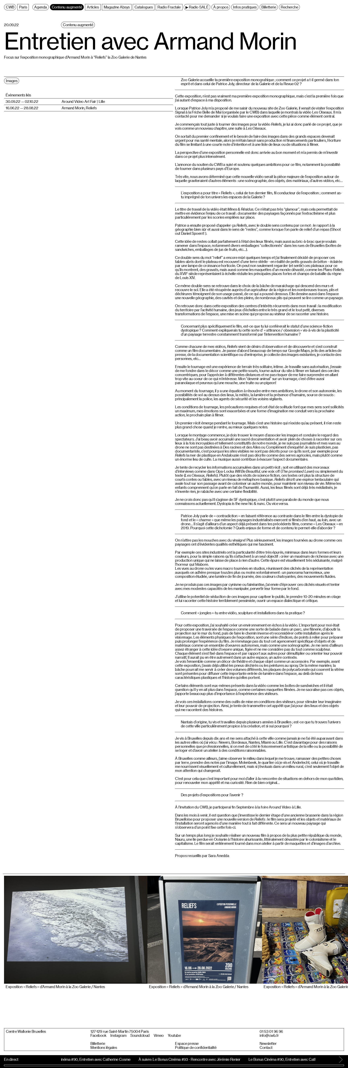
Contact (266, 1047)
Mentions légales (103, 1047)
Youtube (174, 1035)
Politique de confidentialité (195, 1047)
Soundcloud (140, 1035)
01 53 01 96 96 (271, 1031)
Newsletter (268, 1043)
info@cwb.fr (269, 1035)
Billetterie (97, 1043)
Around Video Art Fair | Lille (83, 101)
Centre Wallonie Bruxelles (26, 1031)
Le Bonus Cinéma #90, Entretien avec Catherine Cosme (85, 1059)
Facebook (98, 1035)
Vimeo (159, 1035)
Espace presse (187, 1043)
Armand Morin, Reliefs (79, 108)
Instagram (118, 1035)
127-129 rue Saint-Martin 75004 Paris (119, 1031)
